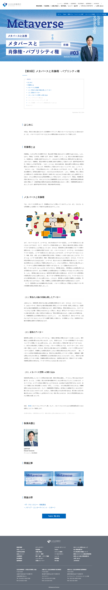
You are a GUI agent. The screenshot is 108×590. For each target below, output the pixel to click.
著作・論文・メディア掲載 (42, 556)
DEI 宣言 (57, 560)
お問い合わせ (99, 6)
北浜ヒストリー (20, 554)
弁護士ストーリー (40, 560)
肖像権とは (31, 85)
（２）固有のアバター (34, 92)
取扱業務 (46, 6)
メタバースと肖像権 (33, 87)
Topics (64, 14)
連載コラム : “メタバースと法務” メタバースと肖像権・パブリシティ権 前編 (87, 14)
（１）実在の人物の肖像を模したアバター (40, 90)
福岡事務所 (88, 3)
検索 (103, 3)
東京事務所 (81, 3)
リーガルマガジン (59, 554)
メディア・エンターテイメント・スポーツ (40, 507)
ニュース (59, 3)
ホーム (59, 14)
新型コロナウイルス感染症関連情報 (82, 554)
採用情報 (66, 3)
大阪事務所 (73, 3)
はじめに (30, 82)
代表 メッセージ (21, 549)
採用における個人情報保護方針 (81, 556)
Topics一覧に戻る (54, 516)
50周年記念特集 (21, 551)
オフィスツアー (39, 547)
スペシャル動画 (58, 551)
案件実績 (63, 6)
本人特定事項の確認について (81, 551)
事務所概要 (39, 6)
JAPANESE (96, 3)
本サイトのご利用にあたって (81, 547)
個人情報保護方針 (78, 549)
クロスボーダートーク (60, 547)
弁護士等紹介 (55, 6)
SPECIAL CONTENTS (87, 6)
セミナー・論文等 (73, 6)
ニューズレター (39, 558)
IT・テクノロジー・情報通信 (35, 505)
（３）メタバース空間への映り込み (38, 95)
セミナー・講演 (39, 554)
